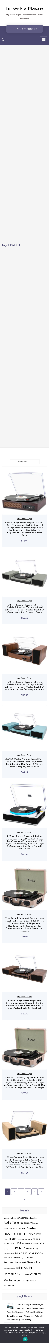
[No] (45, 1333)
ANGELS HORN (21, 1218)
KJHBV (6, 1249)
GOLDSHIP (36, 1239)
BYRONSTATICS (9, 1229)
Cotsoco (20, 1228)
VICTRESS (36, 1274)
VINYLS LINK (23, 1280)
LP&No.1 (19, 1248)
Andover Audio (9, 1218)
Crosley (30, 1228)
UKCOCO (21, 1274)
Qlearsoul (29, 1257)
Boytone (35, 1223)
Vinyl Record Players (24, 518)
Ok (25, 1339)
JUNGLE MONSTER (31, 1243)
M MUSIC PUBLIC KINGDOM (27, 1253)
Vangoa (28, 1274)
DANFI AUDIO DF (16, 1234)
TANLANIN (23, 1267)
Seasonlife (33, 1262)
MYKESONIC (8, 1258)
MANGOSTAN (32, 1248)
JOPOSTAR (13, 1243)
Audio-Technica (13, 1223)
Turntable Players (24, 9)
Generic (28, 1239)
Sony (13, 1268)
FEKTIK (12, 1239)
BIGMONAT (28, 1223)
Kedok (41, 1243)
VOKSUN (33, 1281)
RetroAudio (11, 1262)
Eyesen (6, 1239)
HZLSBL (6, 1243)
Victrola (10, 1280)
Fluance (20, 1238)
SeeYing (7, 1268)
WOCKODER (9, 1285)
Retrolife (22, 1262)
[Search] (3, 40)
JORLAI (20, 1243)
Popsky (23, 1258)
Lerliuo (11, 1249)
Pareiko (16, 1257)
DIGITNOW (35, 1234)
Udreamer (11, 1274)
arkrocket (32, 1217)
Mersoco (8, 1253)
